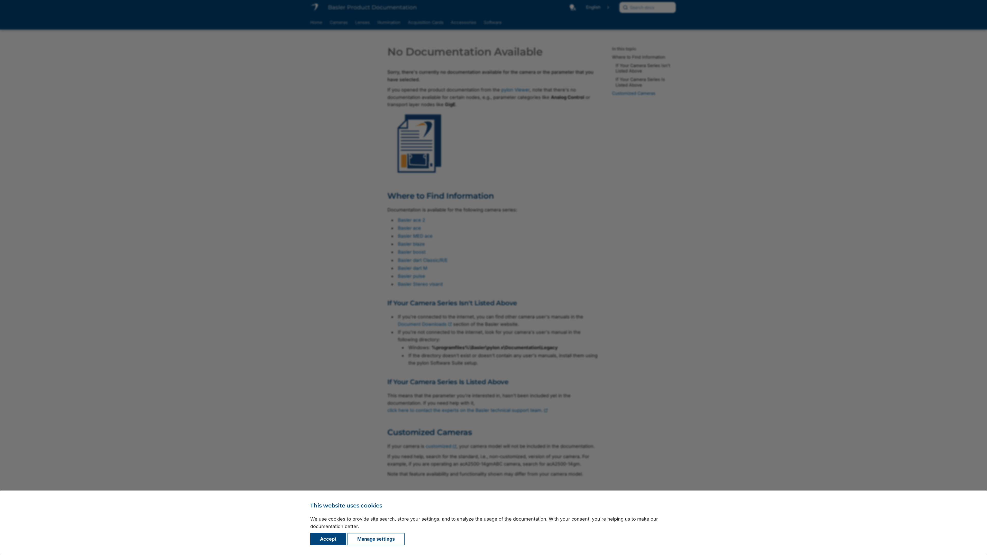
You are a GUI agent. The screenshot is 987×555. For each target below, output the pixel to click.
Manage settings (376, 539)
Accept (328, 539)
